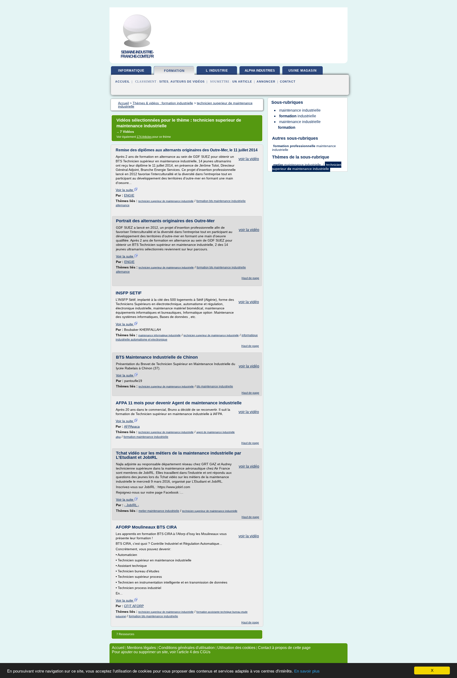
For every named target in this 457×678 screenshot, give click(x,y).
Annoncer (266, 81)
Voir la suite (125, 190)
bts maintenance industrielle (215, 386)
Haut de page (250, 278)
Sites (164, 81)
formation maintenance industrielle (146, 437)
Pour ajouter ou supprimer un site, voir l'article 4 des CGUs (161, 652)
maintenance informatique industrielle (159, 335)
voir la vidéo (248, 159)
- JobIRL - (131, 505)
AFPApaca (132, 426)
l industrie (217, 70)
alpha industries (260, 70)
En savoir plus (307, 671)
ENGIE (129, 195)
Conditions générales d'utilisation (187, 648)
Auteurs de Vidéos (187, 81)
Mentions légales (141, 648)
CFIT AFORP (134, 606)
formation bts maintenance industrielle (153, 616)
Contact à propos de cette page (284, 648)
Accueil (122, 81)
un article (242, 81)
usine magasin (302, 70)
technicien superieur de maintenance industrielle (166, 201)
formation (174, 71)
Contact (287, 81)
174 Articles (144, 137)
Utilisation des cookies (236, 648)
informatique (131, 70)
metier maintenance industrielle (159, 511)
